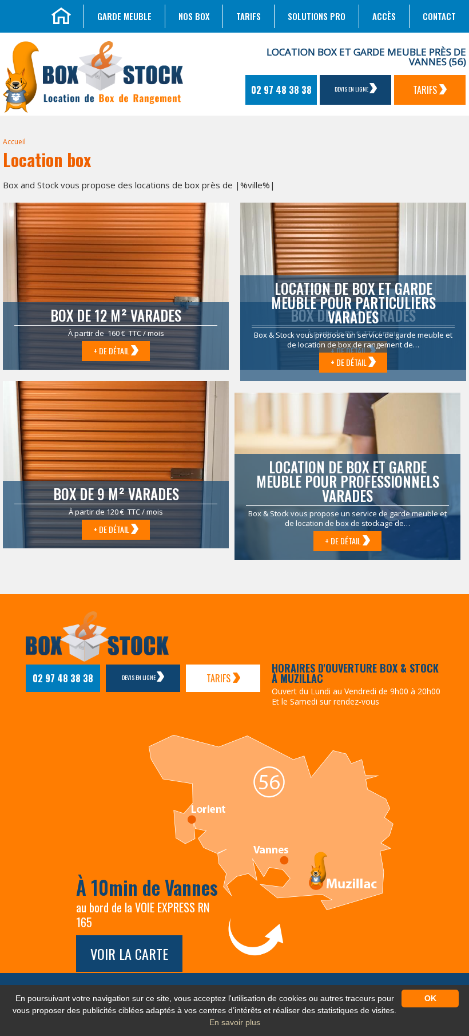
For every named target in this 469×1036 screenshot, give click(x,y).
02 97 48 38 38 (281, 90)
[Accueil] (61, 14)
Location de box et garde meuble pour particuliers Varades (353, 302)
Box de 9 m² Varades (116, 493)
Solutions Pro (316, 16)
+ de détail (112, 351)
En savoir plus (234, 1022)
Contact (439, 16)
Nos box (193, 16)
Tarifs (248, 16)
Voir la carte (129, 953)
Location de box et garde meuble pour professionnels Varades (347, 481)
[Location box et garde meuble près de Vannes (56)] (21, 75)
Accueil (14, 142)
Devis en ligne (352, 89)
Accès (384, 16)
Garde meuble (124, 16)
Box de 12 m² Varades (115, 315)
